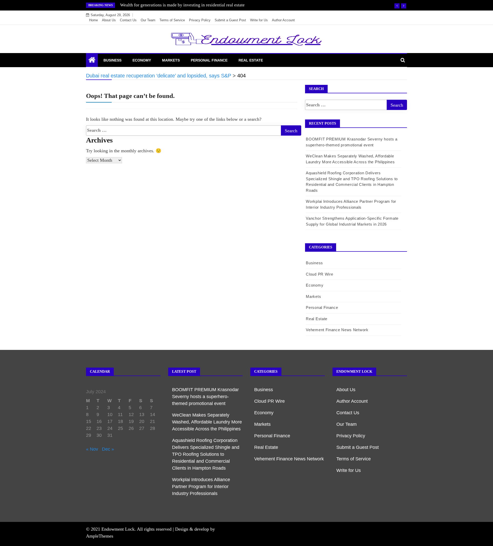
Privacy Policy (200, 20)
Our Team (148, 20)
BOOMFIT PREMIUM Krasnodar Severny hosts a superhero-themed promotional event (205, 396)
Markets (171, 60)
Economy (141, 60)
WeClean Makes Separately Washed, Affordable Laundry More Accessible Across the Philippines (207, 421)
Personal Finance (209, 60)
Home (93, 20)
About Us (109, 20)
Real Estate (251, 60)
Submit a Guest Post (230, 20)
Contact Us (128, 20)
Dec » (108, 449)
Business (112, 60)
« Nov (92, 449)
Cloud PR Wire (319, 274)
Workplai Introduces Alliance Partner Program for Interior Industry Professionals (201, 486)
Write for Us (259, 20)
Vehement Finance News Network (337, 330)
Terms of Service (172, 20)
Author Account (283, 20)
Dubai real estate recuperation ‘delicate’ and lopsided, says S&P (178, 5)
